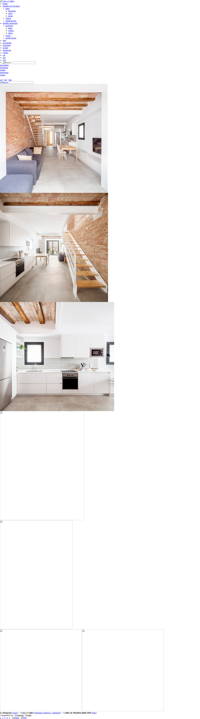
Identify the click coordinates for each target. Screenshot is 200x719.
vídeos (8, 18)
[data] (94, 713)
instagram (7, 50)
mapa (10, 16)
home (5, 3)
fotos (7, 8)
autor (10, 13)
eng (4, 60)
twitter (5, 48)
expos (7, 35)
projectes (9, 26)
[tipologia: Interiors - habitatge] (47, 713)
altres (10, 33)
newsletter (7, 43)
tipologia (12, 11)
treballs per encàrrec (11, 6)
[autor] (15, 713)
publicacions (10, 21)
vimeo (5, 53)
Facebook (19, 715)
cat (4, 55)
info (4, 40)
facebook (7, 45)
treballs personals (10, 23)
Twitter (28, 715)
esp (4, 57)
